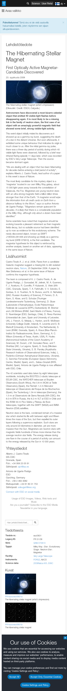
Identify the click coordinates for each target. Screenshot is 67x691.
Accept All (14, 676)
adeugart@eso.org (27, 487)
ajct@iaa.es (23, 466)
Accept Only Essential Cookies (45, 676)
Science (36, 3)
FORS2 (37, 559)
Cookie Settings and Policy (35, 685)
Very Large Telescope (43, 556)
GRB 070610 (40, 543)
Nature (23, 268)
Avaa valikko (12, 11)
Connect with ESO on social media (23, 491)
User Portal (47, 3)
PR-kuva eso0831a (13, 596)
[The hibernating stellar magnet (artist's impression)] (34, 91)
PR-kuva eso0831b (14, 624)
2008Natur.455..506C (43, 563)
